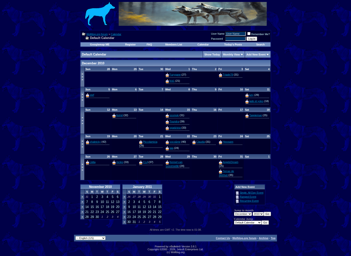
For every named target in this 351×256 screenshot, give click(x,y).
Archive (263, 238)
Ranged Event (248, 196)
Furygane (175, 74)
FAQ (149, 44)
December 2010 (93, 63)
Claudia (200, 141)
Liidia (93, 162)
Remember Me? (260, 34)
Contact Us (223, 238)
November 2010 (100, 187)
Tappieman (255, 115)
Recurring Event (249, 200)
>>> (82, 76)
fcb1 (172, 80)
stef (92, 94)
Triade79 (228, 74)
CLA (145, 162)
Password (217, 38)
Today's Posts (233, 44)
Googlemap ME (99, 44)
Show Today (212, 54)
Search (260, 44)
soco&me (175, 141)
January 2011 (142, 187)
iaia (171, 148)
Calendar (116, 34)
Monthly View (231, 54)
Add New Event (256, 54)
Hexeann (228, 141)
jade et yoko (256, 101)
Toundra (174, 121)
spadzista (175, 127)
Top (273, 238)
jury (251, 94)
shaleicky (95, 141)
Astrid (119, 115)
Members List (173, 44)
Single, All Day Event (251, 192)
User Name (217, 33)
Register (130, 44)
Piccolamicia (150, 141)
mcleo (119, 162)
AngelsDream (230, 162)
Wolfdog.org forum (97, 34)
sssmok (174, 115)
